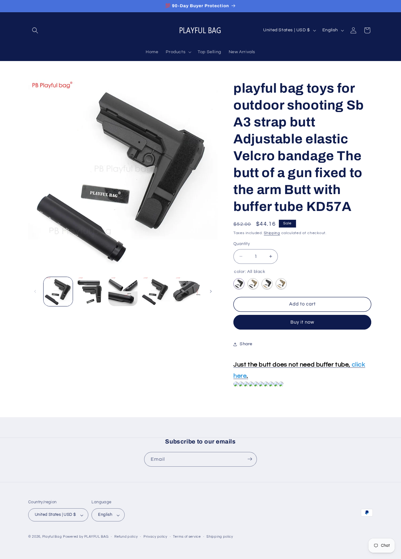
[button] (35, 30)
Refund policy (126, 536)
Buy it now (302, 322)
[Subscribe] (250, 459)
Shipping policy (219, 536)
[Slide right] (211, 291)
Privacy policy (155, 536)
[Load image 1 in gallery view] (58, 291)
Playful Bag (52, 537)
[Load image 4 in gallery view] (155, 291)
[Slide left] (35, 291)
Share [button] (246, 344)
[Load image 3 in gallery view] (123, 291)
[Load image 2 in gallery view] (90, 291)
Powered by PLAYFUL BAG (85, 537)
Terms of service (186, 536)
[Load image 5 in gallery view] (187, 291)
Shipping (272, 233)
